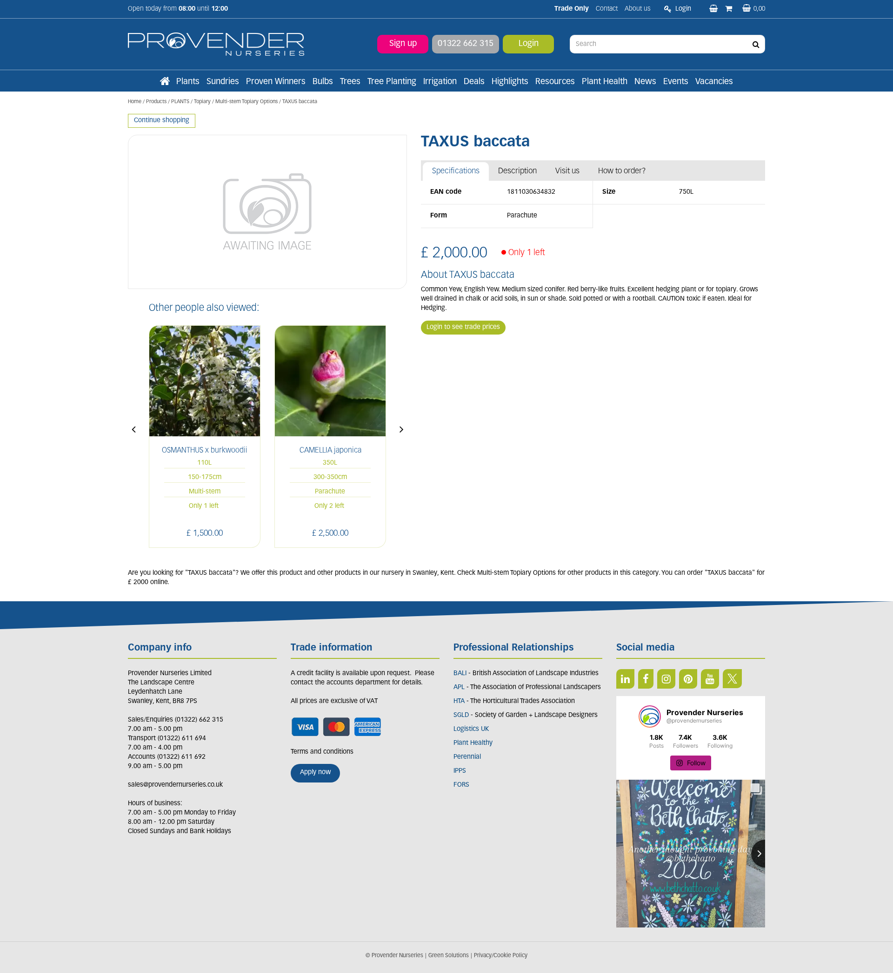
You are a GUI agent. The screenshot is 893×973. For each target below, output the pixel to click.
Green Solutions (448, 956)
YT (710, 679)
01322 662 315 (465, 44)
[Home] (164, 82)
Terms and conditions (322, 752)
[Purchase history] (729, 9)
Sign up (403, 44)
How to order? (622, 171)
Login (529, 44)
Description (517, 171)
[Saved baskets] (714, 9)
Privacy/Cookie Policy (500, 956)
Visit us (567, 171)
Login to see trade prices (463, 327)
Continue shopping (161, 120)
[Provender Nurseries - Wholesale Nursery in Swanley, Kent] (216, 44)
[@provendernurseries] (649, 716)
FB (645, 679)
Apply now (315, 772)
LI (625, 679)
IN (666, 679)
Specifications (456, 171)
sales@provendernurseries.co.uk (175, 785)
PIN (688, 679)
